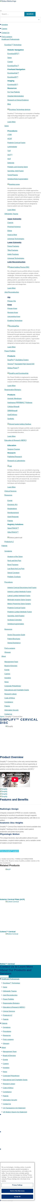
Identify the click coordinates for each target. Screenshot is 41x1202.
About (3, 1047)
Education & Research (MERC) (14, 1007)
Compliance (7, 1092)
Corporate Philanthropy (11, 1076)
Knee (9, 305)
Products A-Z (7, 1015)
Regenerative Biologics (11, 1003)
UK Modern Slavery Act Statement (15, 1112)
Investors (4, 24)
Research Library (9, 1084)
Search (29, 14)
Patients (4, 1023)
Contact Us (5, 33)
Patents (5, 1019)
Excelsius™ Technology (11, 983)
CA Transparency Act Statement (14, 1108)
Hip (8, 297)
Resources (7, 1035)
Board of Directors (9, 1055)
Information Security (10, 1100)
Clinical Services (9, 1011)
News (5, 1072)
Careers (4, 29)
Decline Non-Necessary (17, 1191)
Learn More (11, 122)
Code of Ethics (8, 1088)
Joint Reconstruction (10, 995)
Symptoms (6, 1027)
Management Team (10, 1051)
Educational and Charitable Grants (15, 1080)
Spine (2, 716)
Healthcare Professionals (10, 979)
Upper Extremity (14, 219)
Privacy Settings (17, 1185)
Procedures (7, 1031)
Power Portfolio (8, 999)
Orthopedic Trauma (10, 991)
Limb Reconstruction (16, 262)
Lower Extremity (14, 242)
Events (5, 1059)
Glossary (6, 1043)
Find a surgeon (6, 37)
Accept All (17, 1196)
